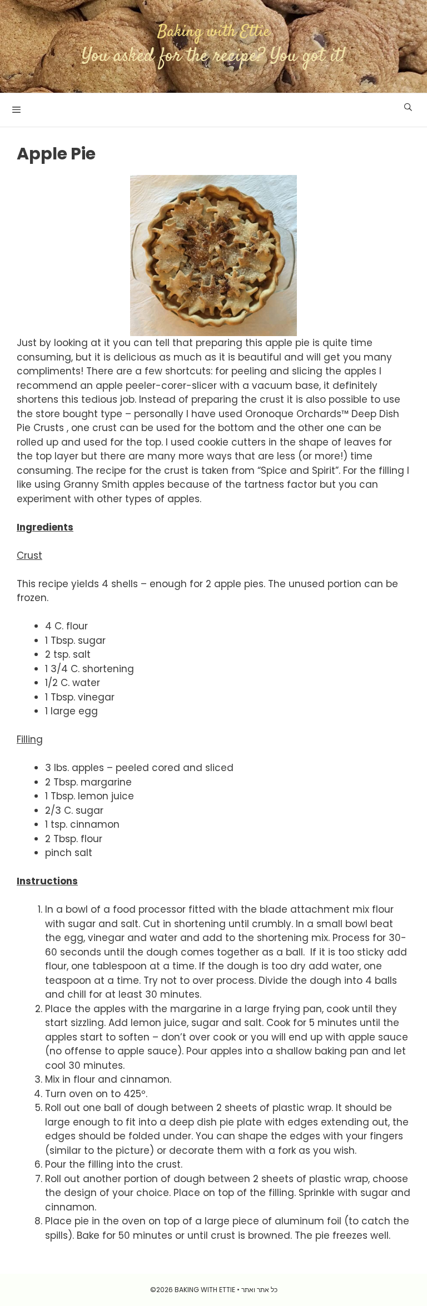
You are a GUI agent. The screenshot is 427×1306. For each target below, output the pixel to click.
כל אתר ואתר (259, 1289)
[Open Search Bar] (408, 107)
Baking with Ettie (213, 32)
